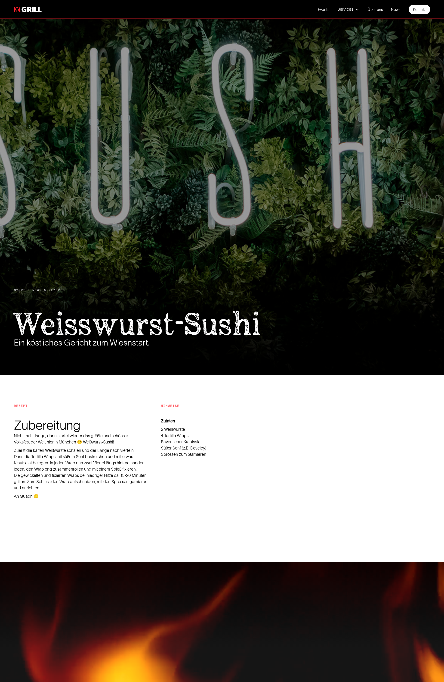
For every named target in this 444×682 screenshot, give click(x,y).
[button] (348, 9)
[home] (28, 9)
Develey (197, 448)
